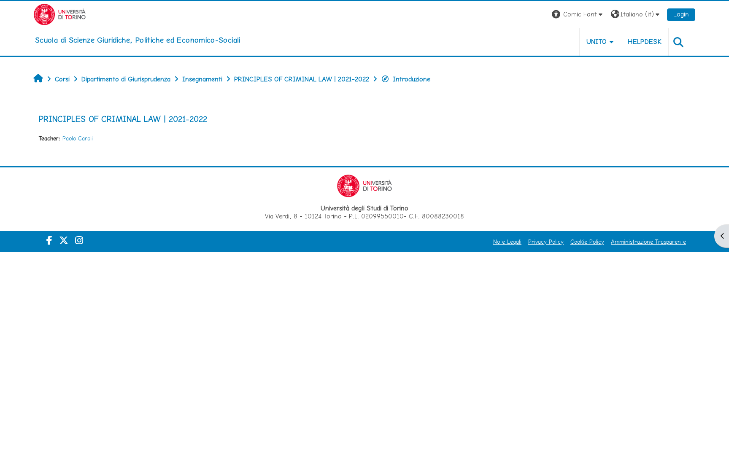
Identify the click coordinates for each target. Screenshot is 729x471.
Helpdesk (645, 42)
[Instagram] (79, 240)
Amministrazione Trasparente (648, 241)
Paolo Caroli (77, 138)
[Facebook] (49, 240)
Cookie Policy (587, 241)
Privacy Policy (546, 241)
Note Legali (507, 241)
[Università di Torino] (59, 14)
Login (681, 14)
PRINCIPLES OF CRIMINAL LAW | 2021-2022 (123, 119)
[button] (578, 14)
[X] (64, 240)
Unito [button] (596, 42)
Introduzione (411, 79)
